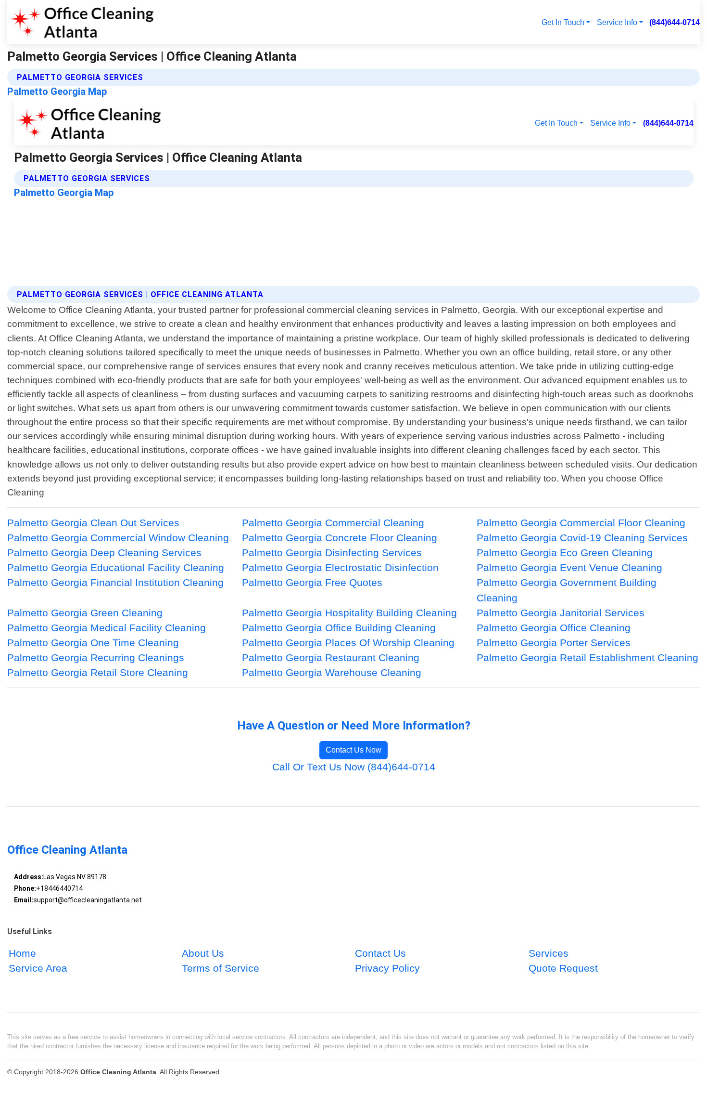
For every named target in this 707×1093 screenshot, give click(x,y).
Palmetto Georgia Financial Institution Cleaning (115, 582)
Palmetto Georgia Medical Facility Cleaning (106, 627)
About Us (203, 953)
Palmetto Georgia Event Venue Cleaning (569, 567)
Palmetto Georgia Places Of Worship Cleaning (348, 642)
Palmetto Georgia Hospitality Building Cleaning (349, 612)
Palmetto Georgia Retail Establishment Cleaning (587, 657)
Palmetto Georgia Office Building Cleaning (339, 627)
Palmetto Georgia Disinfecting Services (332, 552)
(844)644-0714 (674, 22)
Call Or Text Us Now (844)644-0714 (353, 766)
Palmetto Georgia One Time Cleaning (93, 642)
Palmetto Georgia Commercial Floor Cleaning (581, 522)
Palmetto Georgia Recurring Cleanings (95, 657)
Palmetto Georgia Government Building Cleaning (566, 590)
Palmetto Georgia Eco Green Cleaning (565, 552)
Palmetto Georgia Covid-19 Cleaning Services (582, 537)
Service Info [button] (617, 22)
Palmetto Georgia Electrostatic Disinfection (340, 567)
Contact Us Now (353, 750)
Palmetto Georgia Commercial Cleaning (333, 522)
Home (22, 953)
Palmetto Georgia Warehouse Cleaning (331, 672)
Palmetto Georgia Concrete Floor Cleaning (339, 537)
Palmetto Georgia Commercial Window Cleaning (118, 537)
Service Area (38, 968)
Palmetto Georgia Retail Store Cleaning (97, 672)
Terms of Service (220, 968)
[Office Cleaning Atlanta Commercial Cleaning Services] (81, 22)
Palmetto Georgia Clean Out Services (93, 522)
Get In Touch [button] (563, 22)
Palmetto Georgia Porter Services (554, 642)
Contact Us (380, 953)
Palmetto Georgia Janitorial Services (560, 612)
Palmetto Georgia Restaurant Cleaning (330, 657)
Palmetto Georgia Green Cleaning (85, 612)
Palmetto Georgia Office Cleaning (554, 627)
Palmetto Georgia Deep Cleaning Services (104, 552)
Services (548, 953)
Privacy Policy (387, 968)
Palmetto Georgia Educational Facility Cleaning (115, 567)
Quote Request (563, 968)
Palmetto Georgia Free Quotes (312, 582)
